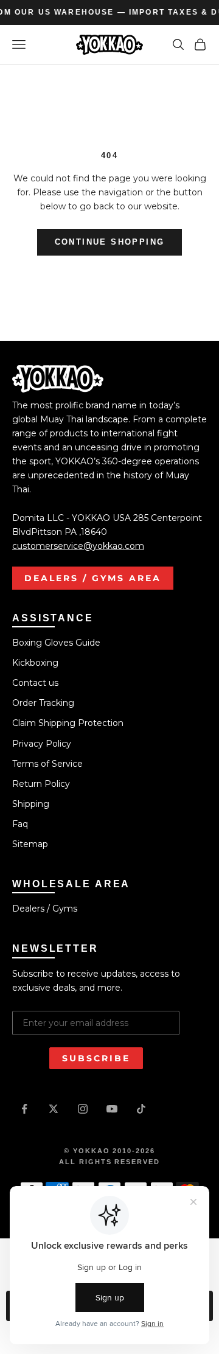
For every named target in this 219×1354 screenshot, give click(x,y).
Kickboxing (35, 662)
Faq (20, 823)
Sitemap (30, 844)
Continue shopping (110, 241)
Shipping (30, 803)
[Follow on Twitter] (53, 1109)
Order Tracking (43, 702)
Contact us (35, 682)
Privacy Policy (41, 743)
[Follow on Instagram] (83, 1109)
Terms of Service (47, 763)
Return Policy (41, 783)
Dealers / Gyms (44, 908)
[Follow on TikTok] (141, 1109)
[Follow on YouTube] (112, 1109)
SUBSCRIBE (96, 1058)
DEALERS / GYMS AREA (92, 578)
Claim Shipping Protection (67, 722)
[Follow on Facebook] (24, 1109)
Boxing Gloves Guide (56, 642)
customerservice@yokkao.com (78, 545)
